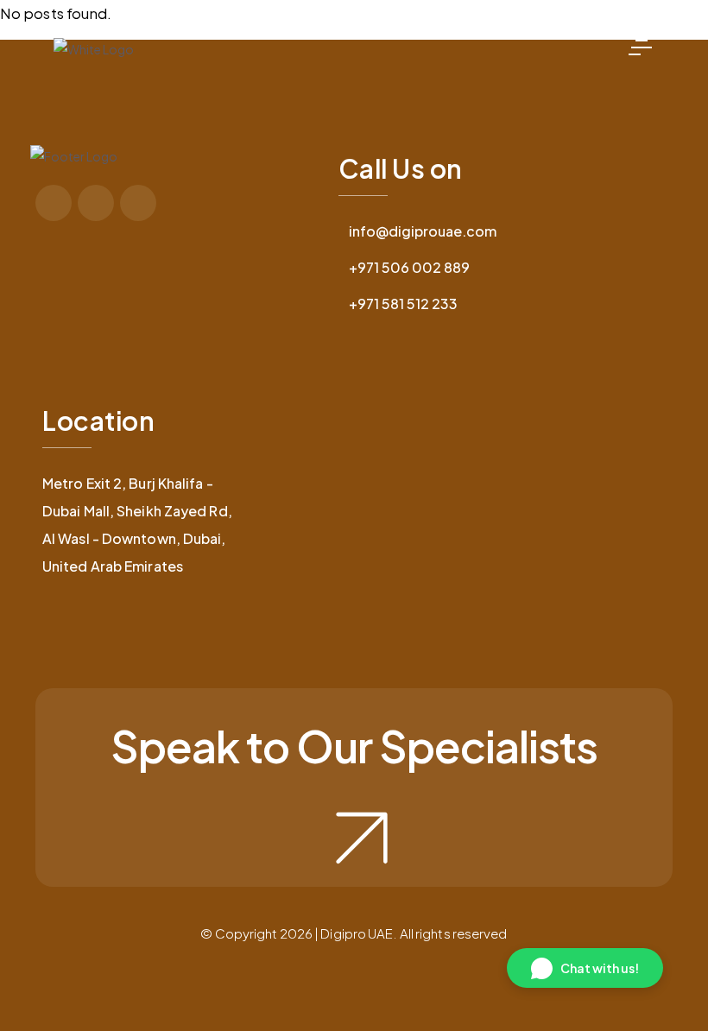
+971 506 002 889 (409, 267)
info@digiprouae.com (422, 231)
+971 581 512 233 (403, 303)
